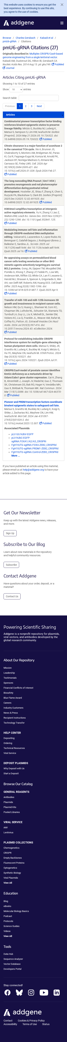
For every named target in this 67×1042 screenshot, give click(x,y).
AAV (6, 827)
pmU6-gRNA (9, 41)
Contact (8, 1020)
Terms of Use (30, 1024)
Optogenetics (10, 867)
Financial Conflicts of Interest (18, 687)
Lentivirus (8, 832)
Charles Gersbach (25, 37)
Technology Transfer (14, 722)
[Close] (60, 4)
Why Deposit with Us (14, 768)
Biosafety (8, 692)
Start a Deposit (11, 773)
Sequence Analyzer (13, 959)
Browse (7, 37)
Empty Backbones (13, 857)
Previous (10, 106)
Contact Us (12, 596)
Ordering (8, 743)
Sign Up (10, 533)
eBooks (7, 906)
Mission (8, 667)
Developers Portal (12, 969)
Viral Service (10, 753)
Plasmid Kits (10, 807)
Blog (6, 901)
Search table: (10, 98)
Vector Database (12, 964)
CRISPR (7, 852)
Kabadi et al (47, 37)
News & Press (11, 712)
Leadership (9, 672)
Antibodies (9, 797)
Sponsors (8, 682)
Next (39, 106)
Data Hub (8, 954)
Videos (7, 931)
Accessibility (10, 1024)
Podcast (8, 916)
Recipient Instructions (15, 717)
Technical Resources (14, 748)
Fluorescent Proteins (14, 862)
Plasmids (8, 802)
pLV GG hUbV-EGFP (22, 434)
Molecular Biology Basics (16, 911)
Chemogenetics (11, 847)
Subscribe (11, 564)
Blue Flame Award (13, 697)
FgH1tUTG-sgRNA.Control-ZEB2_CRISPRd (34, 452)
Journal (9, 68)
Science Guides (11, 926)
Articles (10, 114)
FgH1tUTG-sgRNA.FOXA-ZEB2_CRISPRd (33, 444)
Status (45, 1024)
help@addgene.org (33, 469)
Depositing (9, 738)
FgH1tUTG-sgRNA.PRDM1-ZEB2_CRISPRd (34, 448)
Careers (7, 702)
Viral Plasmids (11, 877)
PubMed (59, 64)
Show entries (17, 89)
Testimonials (10, 677)
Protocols (8, 921)
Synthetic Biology (12, 872)
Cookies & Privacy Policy (31, 1020)
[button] (61, 23)
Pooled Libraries (12, 812)
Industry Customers (13, 707)
